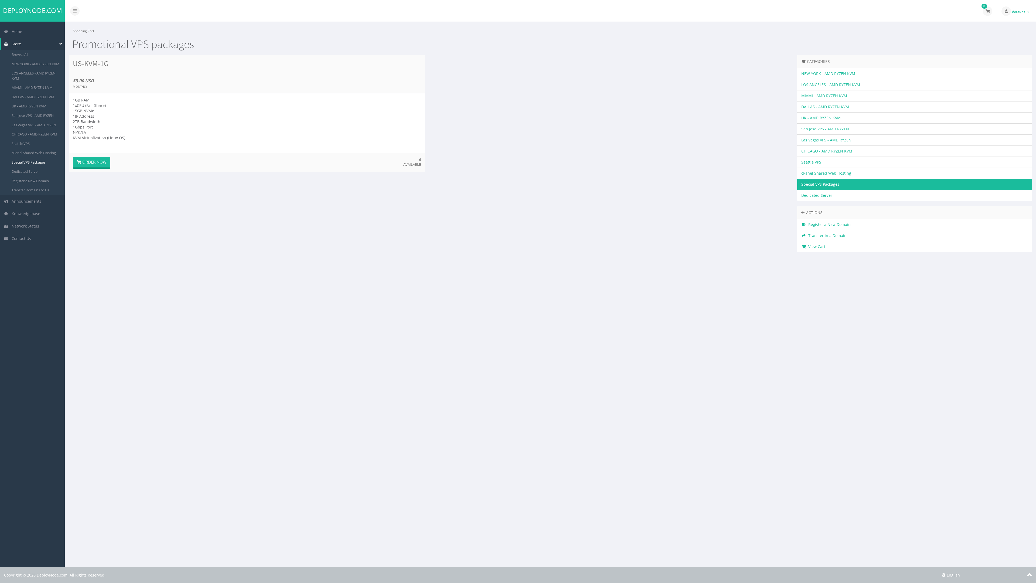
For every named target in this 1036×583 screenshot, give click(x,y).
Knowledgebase (24, 213)
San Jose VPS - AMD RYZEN (33, 115)
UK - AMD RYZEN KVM (29, 106)
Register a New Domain (30, 180)
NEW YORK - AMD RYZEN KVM (35, 64)
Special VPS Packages (28, 162)
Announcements (25, 201)
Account (1019, 11)
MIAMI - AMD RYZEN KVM (32, 87)
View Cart (815, 246)
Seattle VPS (21, 143)
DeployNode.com (32, 10)
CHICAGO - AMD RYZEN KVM (34, 134)
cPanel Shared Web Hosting (34, 152)
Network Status (24, 226)
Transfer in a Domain (826, 235)
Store (15, 43)
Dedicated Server (25, 171)
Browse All (20, 54)
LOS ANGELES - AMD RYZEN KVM (34, 76)
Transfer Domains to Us (30, 190)
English (953, 575)
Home (15, 31)
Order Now (94, 162)
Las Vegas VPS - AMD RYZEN (34, 125)
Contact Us (20, 238)
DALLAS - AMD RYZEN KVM (33, 96)
